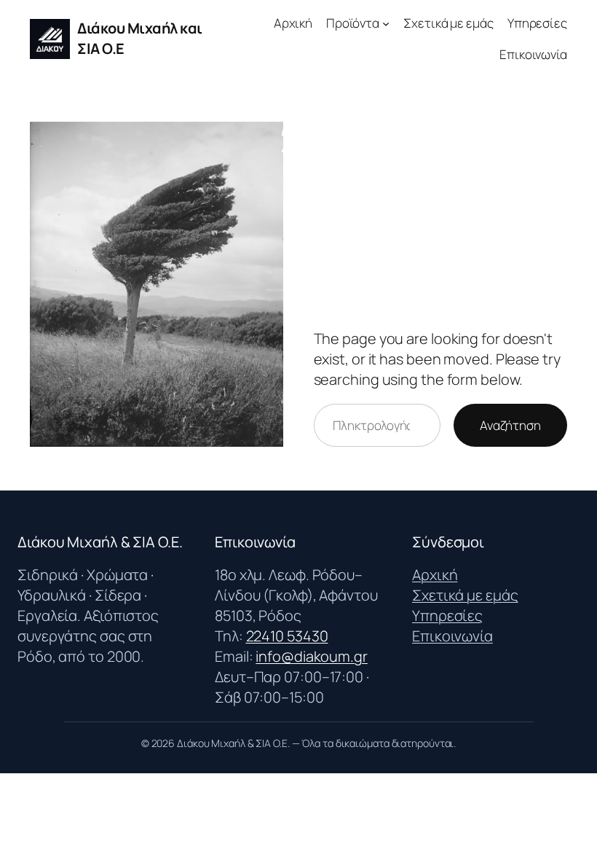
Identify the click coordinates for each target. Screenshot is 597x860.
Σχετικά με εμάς (465, 595)
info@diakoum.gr (312, 656)
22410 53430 (287, 636)
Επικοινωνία (452, 636)
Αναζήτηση (510, 425)
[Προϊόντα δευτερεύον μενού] (386, 23)
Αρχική (434, 575)
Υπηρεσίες (447, 615)
